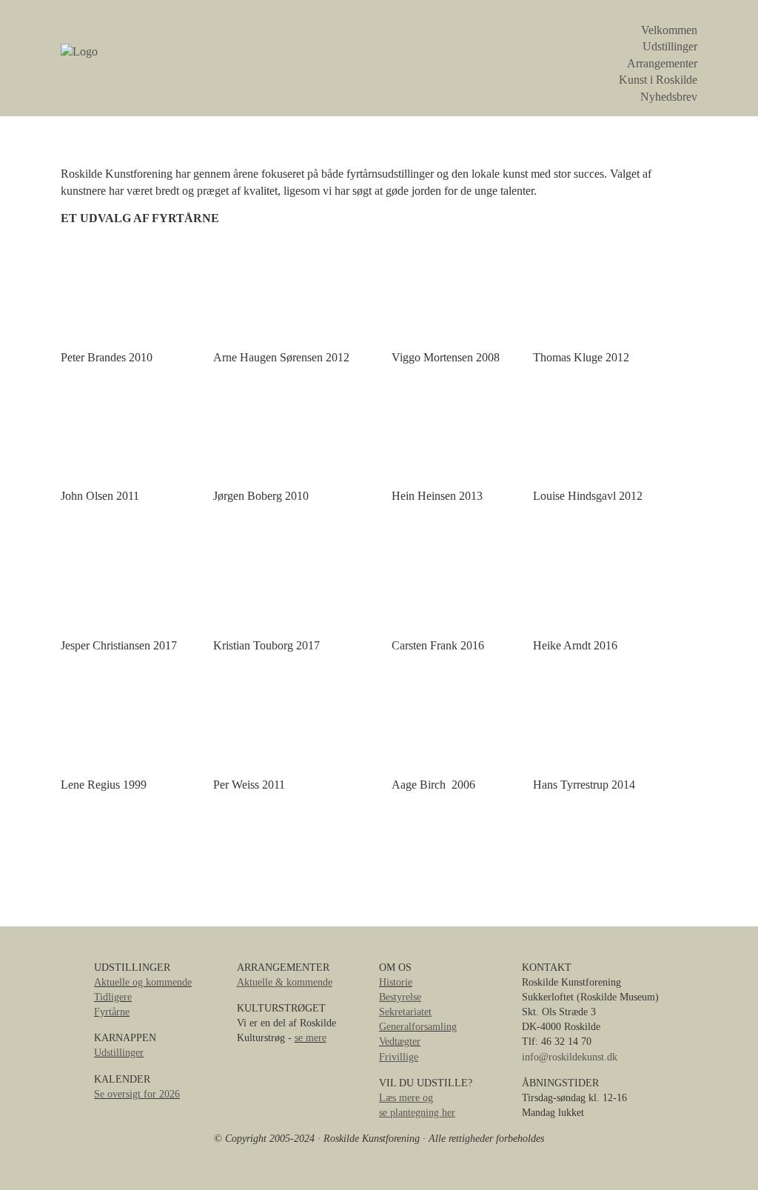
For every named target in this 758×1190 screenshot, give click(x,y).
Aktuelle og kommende (143, 982)
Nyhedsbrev (668, 96)
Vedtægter (399, 1041)
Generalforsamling (418, 1026)
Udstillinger (670, 46)
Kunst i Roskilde (658, 79)
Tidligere (113, 997)
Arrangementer (662, 63)
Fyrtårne (112, 1011)
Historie (395, 982)
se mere (310, 1037)
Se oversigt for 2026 (137, 1094)
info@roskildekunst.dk (569, 1057)
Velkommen (669, 30)
